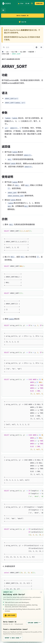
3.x (23, 37)
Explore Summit (34, 623)
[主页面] (3, 52)
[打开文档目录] (41, 47)
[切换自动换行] (36, 325)
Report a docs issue (13, 638)
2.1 (26, 37)
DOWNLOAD (39, 3)
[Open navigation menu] (3, 10)
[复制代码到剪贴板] (40, 231)
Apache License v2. (13, 642)
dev (7, 52)
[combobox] (18, 47)
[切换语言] (36, 47)
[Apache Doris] (6, 3)
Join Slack (11, 615)
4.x (19, 37)
